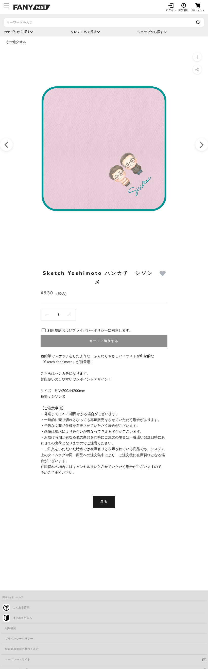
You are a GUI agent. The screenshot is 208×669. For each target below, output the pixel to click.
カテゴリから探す (17, 32)
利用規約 (54, 330)
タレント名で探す (84, 32)
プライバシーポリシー (90, 330)
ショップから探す (150, 32)
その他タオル (15, 42)
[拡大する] (197, 56)
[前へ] (6, 144)
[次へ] (201, 144)
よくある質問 (21, 607)
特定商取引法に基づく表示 (22, 649)
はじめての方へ (22, 618)
